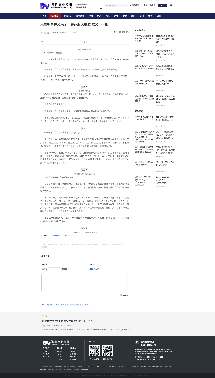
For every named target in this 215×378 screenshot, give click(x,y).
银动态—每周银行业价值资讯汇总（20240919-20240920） (165, 180)
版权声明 (46, 357)
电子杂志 (59, 357)
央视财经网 (143, 367)
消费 (116, 16)
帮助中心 (73, 348)
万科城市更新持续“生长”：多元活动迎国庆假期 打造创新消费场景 (165, 150)
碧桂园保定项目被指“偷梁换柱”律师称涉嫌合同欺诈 (165, 99)
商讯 (51, 367)
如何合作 (73, 357)
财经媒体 (59, 354)
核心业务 (59, 348)
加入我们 (46, 354)
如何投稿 (73, 359)
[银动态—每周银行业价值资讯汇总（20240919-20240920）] (144, 182)
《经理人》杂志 (100, 367)
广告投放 (59, 359)
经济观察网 (59, 369)
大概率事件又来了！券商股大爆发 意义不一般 (72, 305)
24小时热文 (140, 30)
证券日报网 (151, 367)
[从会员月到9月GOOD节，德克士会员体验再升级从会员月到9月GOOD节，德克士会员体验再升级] (144, 136)
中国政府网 (84, 369)
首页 (45, 16)
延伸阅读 (139, 111)
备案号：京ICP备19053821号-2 (120, 375)
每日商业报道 (55, 235)
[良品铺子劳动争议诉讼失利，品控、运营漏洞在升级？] (144, 55)
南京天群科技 (143, 375)
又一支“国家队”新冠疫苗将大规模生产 (164, 82)
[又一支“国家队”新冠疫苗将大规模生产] (144, 86)
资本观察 (80, 16)
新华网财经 (76, 369)
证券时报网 (134, 367)
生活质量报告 (59, 367)
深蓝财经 (72, 367)
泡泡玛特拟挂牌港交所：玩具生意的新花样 (165, 67)
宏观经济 (68, 16)
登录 (145, 5)
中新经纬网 (67, 369)
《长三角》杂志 (89, 367)
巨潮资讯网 (50, 369)
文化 (142, 16)
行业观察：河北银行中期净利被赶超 (165, 163)
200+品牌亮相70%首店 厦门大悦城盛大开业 (165, 118)
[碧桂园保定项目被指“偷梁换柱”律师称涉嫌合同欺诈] (144, 101)
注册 (154, 5)
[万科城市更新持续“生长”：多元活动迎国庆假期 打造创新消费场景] (144, 152)
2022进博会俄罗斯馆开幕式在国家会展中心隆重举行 (165, 39)
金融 (91, 16)
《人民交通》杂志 (124, 367)
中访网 (66, 367)
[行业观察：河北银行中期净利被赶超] (144, 167)
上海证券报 (168, 367)
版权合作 (73, 351)
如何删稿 (73, 354)
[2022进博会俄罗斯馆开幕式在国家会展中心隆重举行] (144, 40)
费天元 (46, 33)
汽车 (108, 16)
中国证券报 (159, 367)
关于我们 (46, 348)
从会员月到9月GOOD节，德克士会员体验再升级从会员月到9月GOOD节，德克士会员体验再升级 (165, 135)
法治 (133, 16)
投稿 (162, 5)
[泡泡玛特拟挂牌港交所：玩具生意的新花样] (144, 71)
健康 (125, 16)
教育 (150, 16)
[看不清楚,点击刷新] (64, 269)
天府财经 (79, 367)
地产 (99, 16)
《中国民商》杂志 (111, 367)
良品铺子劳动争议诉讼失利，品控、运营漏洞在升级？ (165, 54)
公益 (159, 16)
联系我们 (136, 5)
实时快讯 (55, 16)
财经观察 (59, 351)
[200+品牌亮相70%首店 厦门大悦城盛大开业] (144, 121)
